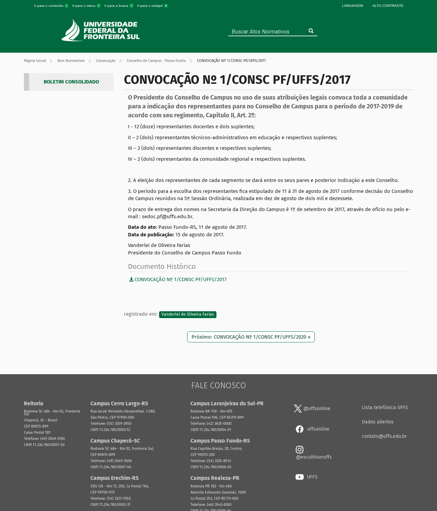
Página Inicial (35, 60)
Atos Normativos (71, 60)
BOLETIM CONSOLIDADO (71, 82)
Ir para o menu (86, 6)
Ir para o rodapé (152, 6)
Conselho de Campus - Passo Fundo (156, 60)
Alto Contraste (388, 6)
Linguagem (352, 6)
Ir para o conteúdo (51, 6)
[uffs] (101, 30)
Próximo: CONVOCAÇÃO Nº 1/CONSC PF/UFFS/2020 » (251, 337)
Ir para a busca (118, 6)
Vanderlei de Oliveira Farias (187, 314)
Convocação (105, 60)
